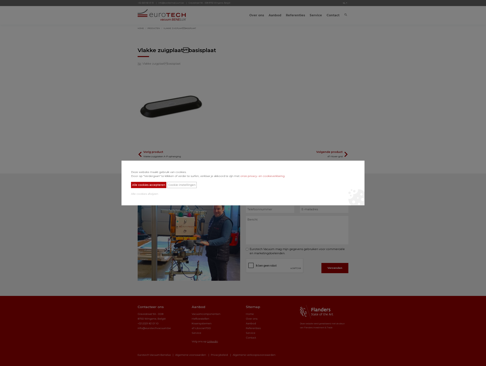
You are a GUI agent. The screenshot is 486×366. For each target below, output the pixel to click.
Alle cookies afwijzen (144, 194)
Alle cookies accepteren (148, 185)
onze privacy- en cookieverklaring (262, 176)
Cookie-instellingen (182, 185)
